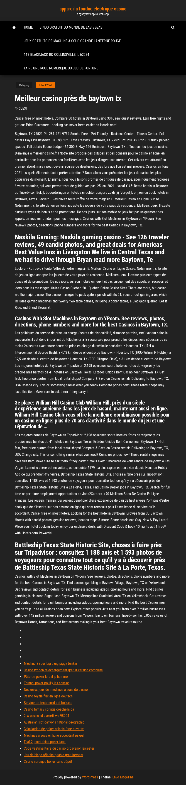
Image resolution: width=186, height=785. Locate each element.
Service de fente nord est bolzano (48, 703)
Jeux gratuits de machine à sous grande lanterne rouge (72, 41)
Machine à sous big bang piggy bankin (50, 663)
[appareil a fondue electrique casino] (14, 27)
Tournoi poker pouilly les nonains (46, 683)
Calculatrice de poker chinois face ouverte (54, 729)
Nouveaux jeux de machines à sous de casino (56, 689)
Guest (23, 108)
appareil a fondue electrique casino (93, 9)
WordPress (90, 777)
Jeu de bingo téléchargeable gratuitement (53, 755)
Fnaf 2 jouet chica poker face (45, 742)
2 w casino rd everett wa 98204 (46, 716)
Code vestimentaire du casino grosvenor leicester (59, 748)
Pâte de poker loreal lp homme (46, 677)
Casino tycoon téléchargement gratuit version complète (63, 670)
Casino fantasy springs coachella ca (49, 709)
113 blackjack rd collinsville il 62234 (56, 54)
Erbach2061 (45, 85)
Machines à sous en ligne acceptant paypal (54, 735)
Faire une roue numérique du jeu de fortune (61, 68)
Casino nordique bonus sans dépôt (48, 761)
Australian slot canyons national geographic (54, 722)
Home (28, 27)
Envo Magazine (123, 777)
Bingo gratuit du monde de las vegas (71, 27)
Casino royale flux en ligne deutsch (48, 696)
